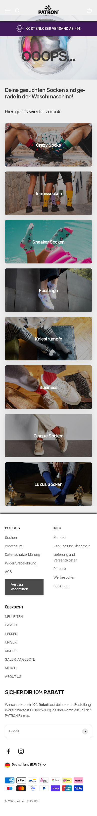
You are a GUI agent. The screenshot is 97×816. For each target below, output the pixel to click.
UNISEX (11, 642)
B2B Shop (60, 586)
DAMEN (11, 625)
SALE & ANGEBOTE (20, 660)
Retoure (59, 569)
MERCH (10, 668)
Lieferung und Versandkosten (65, 557)
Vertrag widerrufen (19, 587)
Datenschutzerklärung (22, 555)
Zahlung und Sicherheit (71, 546)
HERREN (11, 634)
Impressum (13, 546)
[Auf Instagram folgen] (21, 751)
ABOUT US (13, 677)
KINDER (10, 651)
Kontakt (59, 538)
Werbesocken (64, 578)
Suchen (11, 538)
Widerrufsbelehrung (20, 563)
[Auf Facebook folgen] (8, 751)
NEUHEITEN (14, 617)
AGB (8, 572)
